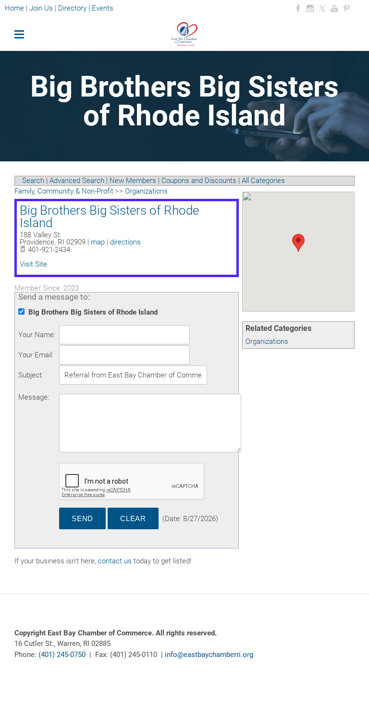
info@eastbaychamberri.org (209, 654)
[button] (298, 243)
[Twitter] (322, 8)
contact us (115, 561)
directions (125, 242)
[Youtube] (334, 8)
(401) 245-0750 (62, 654)
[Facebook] (298, 8)
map (98, 242)
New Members (133, 180)
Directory (72, 8)
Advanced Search (76, 180)
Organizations (267, 341)
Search (33, 180)
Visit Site (33, 264)
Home (15, 8)
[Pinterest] (346, 8)
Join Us (41, 8)
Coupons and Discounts (198, 180)
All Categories (263, 180)
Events (102, 8)
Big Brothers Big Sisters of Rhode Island (109, 216)
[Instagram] (310, 8)
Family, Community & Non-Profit (63, 191)
